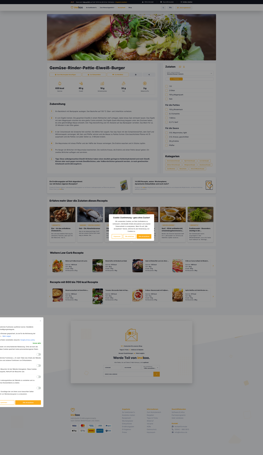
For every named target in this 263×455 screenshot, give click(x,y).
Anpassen (117, 236)
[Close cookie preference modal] (40, 320)
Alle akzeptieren (144, 236)
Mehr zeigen (7, 336)
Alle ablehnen (129, 236)
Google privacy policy (27, 340)
